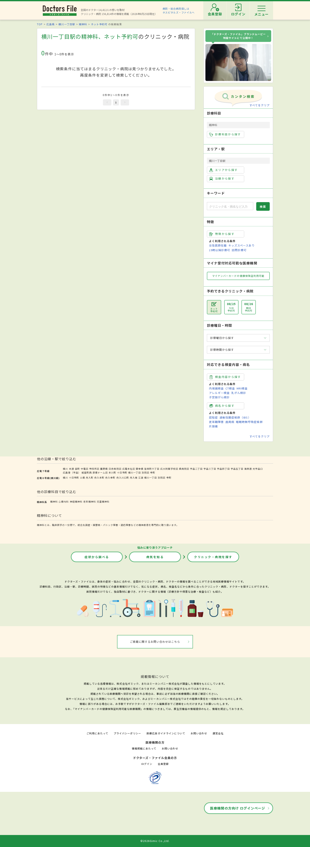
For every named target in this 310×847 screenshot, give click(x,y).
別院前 (145, 472)
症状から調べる (97, 557)
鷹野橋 (104, 468)
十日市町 (122, 472)
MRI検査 (242, 388)
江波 (140, 477)
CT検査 (230, 388)
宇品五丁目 (237, 468)
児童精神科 (103, 501)
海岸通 (248, 468)
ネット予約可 (99, 24)
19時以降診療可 (219, 250)
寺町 (152, 472)
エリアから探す (226, 170)
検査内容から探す (228, 377)
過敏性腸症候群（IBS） (235, 417)
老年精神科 (89, 501)
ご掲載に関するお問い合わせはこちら (155, 642)
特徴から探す (225, 234)
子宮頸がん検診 (219, 397)
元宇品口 (258, 468)
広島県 (50, 24)
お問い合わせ (199, 733)
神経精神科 (76, 501)
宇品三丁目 (210, 468)
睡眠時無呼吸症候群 (249, 422)
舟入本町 (99, 477)
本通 (71, 468)
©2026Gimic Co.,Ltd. (155, 841)
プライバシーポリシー (127, 733)
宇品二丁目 (196, 468)
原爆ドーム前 (100, 472)
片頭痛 (213, 426)
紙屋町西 (87, 472)
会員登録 (163, 764)
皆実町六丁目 (151, 468)
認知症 (213, 417)
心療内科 (64, 501)
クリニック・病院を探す (213, 557)
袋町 (77, 468)
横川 (65, 468)
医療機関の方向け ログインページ (237, 808)
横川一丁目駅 (66, 24)
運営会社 (218, 733)
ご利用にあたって (97, 733)
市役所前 (94, 468)
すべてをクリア (259, 105)
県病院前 (184, 468)
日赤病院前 (115, 468)
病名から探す (225, 406)
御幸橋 (139, 468)
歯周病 (229, 422)
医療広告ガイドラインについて (166, 733)
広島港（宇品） (72, 472)
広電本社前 (128, 468)
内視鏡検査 (216, 388)
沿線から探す (225, 178)
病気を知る (155, 557)
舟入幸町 (110, 477)
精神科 (83, 24)
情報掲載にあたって (144, 748)
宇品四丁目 (223, 468)
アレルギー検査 (219, 393)
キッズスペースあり (241, 245)
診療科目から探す (228, 134)
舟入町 (89, 477)
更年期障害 (216, 422)
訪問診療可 (239, 250)
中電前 (84, 468)
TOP (40, 24)
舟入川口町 (122, 477)
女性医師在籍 (218, 245)
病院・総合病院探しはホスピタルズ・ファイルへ (179, 10)
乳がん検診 (238, 393)
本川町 (112, 472)
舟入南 (133, 477)
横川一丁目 (134, 472)
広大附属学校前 (169, 468)
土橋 (82, 477)
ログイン (146, 764)
